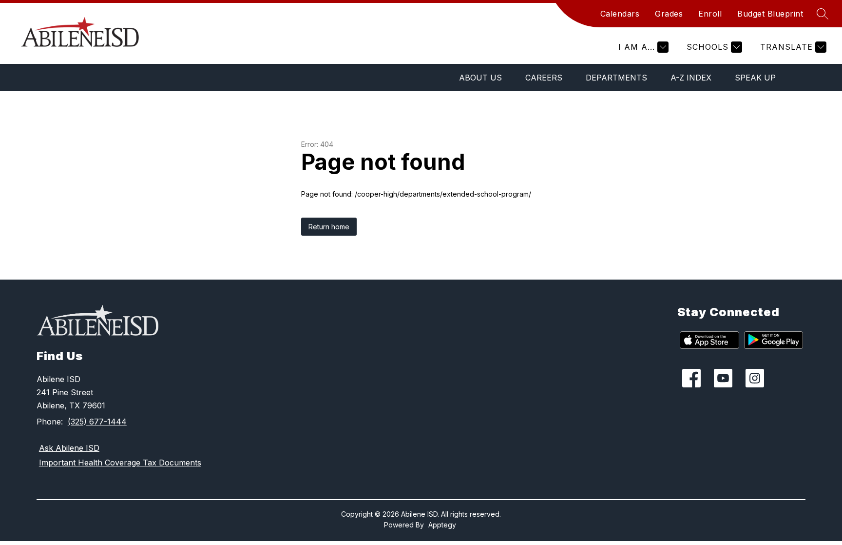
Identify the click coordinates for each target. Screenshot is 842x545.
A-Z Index (690, 77)
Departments (616, 77)
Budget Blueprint (770, 14)
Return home (328, 226)
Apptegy (442, 525)
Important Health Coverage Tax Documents (120, 462)
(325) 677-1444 (97, 421)
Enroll (710, 14)
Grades (669, 14)
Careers (543, 77)
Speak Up (755, 77)
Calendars (620, 14)
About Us (480, 77)
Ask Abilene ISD (69, 448)
